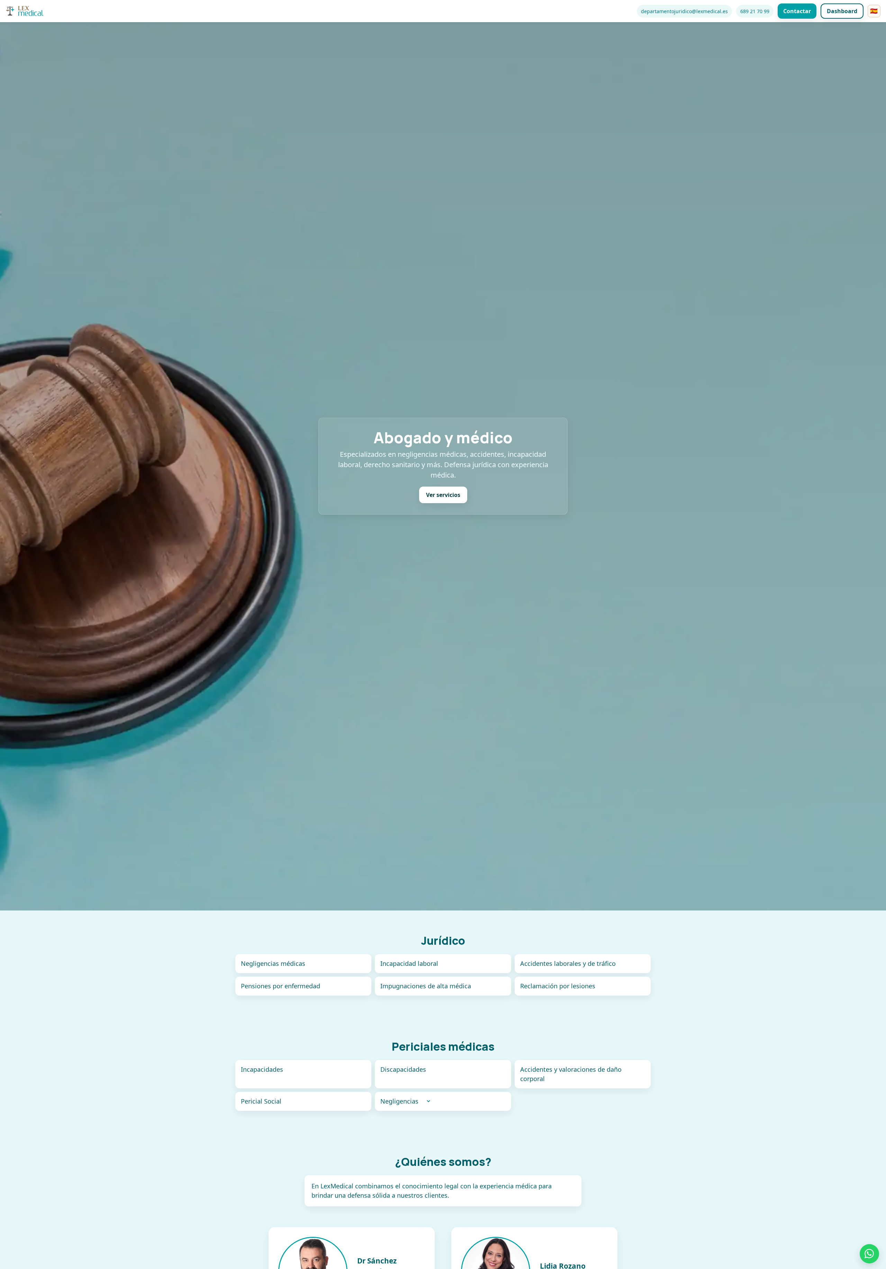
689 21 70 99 (754, 11)
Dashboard (842, 11)
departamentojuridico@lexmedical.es (684, 11)
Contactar (797, 11)
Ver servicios (443, 495)
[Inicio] (25, 11)
